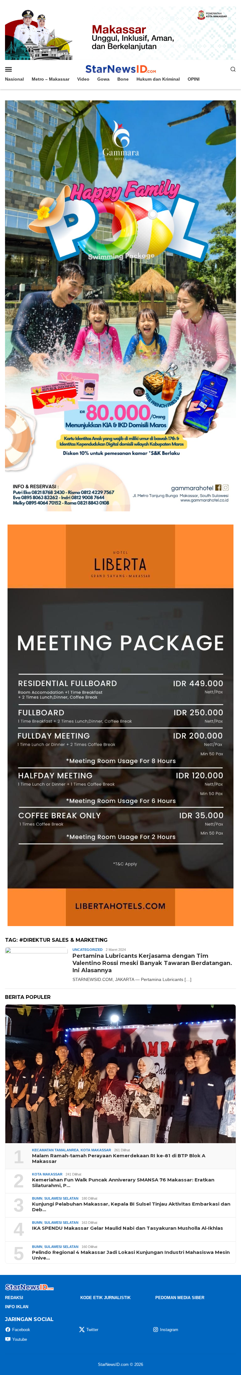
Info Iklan (16, 1306)
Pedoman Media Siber (179, 1297)
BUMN (37, 1198)
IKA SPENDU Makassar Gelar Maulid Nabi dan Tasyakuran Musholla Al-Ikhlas (127, 1228)
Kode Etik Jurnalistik (105, 1297)
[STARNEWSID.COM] (120, 68)
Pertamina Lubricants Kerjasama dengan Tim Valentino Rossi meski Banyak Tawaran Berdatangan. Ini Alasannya (152, 963)
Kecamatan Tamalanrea (55, 1150)
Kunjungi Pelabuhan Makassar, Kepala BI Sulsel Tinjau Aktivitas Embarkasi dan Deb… (131, 1206)
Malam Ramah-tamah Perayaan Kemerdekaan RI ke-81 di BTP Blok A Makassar (118, 1158)
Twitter (92, 1329)
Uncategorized (87, 949)
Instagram (169, 1329)
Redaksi (14, 1297)
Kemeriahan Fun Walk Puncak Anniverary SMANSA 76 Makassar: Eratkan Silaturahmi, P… (123, 1182)
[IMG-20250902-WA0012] (120, 32)
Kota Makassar (96, 1150)
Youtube (19, 1339)
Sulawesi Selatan (61, 1198)
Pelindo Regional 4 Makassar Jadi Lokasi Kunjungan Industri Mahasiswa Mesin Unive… (131, 1255)
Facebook (21, 1329)
